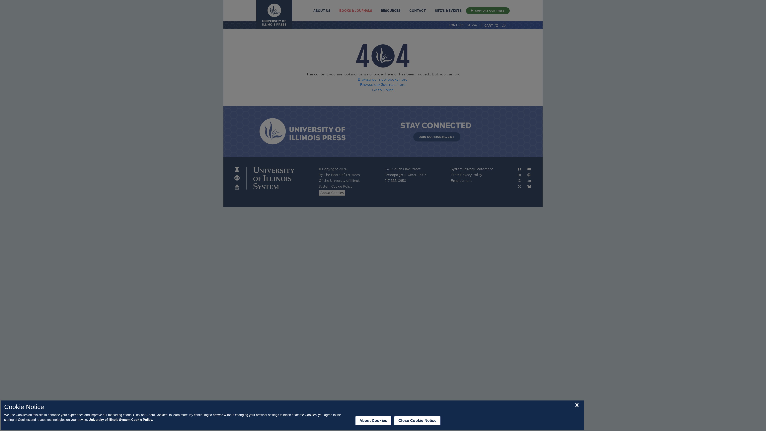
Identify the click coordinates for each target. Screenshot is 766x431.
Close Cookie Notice (417, 420)
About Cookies (373, 420)
